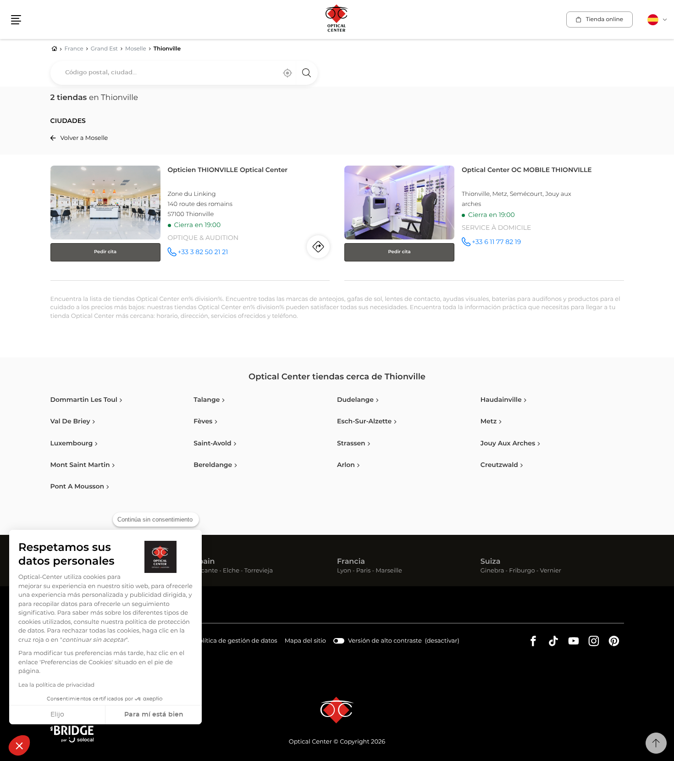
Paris (363, 571)
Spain (204, 562)
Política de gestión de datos (236, 642)
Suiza (491, 562)
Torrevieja (258, 571)
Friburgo (522, 571)
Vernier (550, 571)
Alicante (205, 571)
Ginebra (492, 571)
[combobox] (184, 73)
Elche (231, 571)
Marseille (389, 571)
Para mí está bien (153, 714)
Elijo (57, 714)
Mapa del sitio (305, 641)
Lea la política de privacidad (56, 685)
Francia (351, 562)
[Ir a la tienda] (190, 221)
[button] (19, 745)
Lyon (344, 571)
